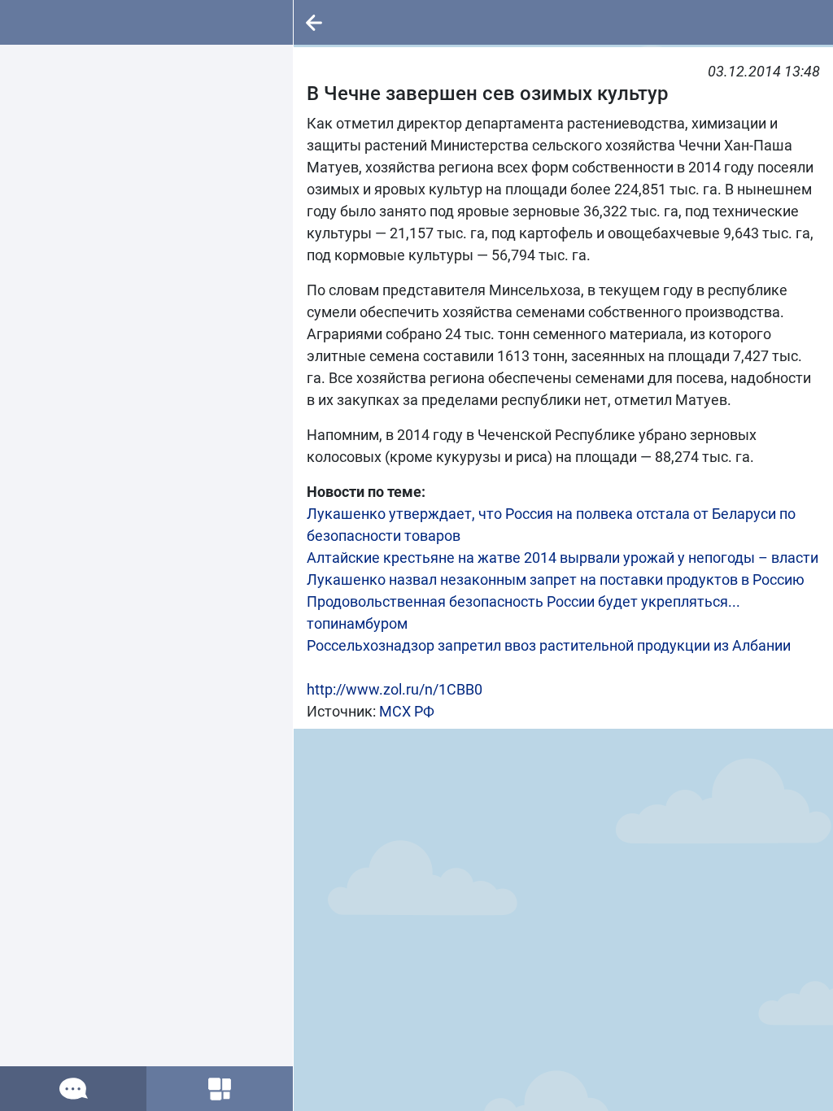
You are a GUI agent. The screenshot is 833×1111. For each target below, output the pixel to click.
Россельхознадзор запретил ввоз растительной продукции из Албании (549, 645)
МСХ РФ (406, 711)
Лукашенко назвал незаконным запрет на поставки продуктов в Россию (556, 579)
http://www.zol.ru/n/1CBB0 (394, 689)
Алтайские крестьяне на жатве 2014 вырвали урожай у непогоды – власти (562, 557)
